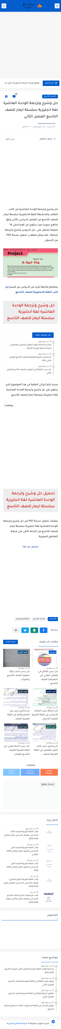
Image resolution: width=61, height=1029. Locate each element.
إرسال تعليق (47, 784)
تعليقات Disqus (11, 772)
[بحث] (4, 5)
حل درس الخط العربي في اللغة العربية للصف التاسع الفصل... (17, 750)
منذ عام (33, 876)
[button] (43, 630)
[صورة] (49, 833)
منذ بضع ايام (51, 668)
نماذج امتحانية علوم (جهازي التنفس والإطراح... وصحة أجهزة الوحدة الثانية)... (30, 346)
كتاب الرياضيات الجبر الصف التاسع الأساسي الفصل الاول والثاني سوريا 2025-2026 (22, 899)
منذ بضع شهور (43, 341)
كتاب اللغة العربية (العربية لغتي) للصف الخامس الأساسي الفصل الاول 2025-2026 (21, 883)
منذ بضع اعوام (46, 966)
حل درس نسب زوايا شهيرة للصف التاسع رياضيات (22, 83)
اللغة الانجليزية (22, 619)
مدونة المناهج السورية (17, 1024)
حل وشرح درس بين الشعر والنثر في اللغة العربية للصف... (18, 715)
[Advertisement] (30, 45)
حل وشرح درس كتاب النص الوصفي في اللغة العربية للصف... (46, 750)
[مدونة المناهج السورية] (32, 6)
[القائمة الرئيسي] (57, 5)
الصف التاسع (50, 96)
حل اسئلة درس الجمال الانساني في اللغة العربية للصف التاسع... (45, 715)
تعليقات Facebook (30, 772)
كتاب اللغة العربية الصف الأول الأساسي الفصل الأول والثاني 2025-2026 (22, 867)
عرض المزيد (10, 642)
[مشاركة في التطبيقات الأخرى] (16, 630)
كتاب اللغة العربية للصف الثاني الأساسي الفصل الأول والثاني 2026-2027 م (22, 851)
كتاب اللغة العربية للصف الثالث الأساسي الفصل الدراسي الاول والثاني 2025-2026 (21, 835)
